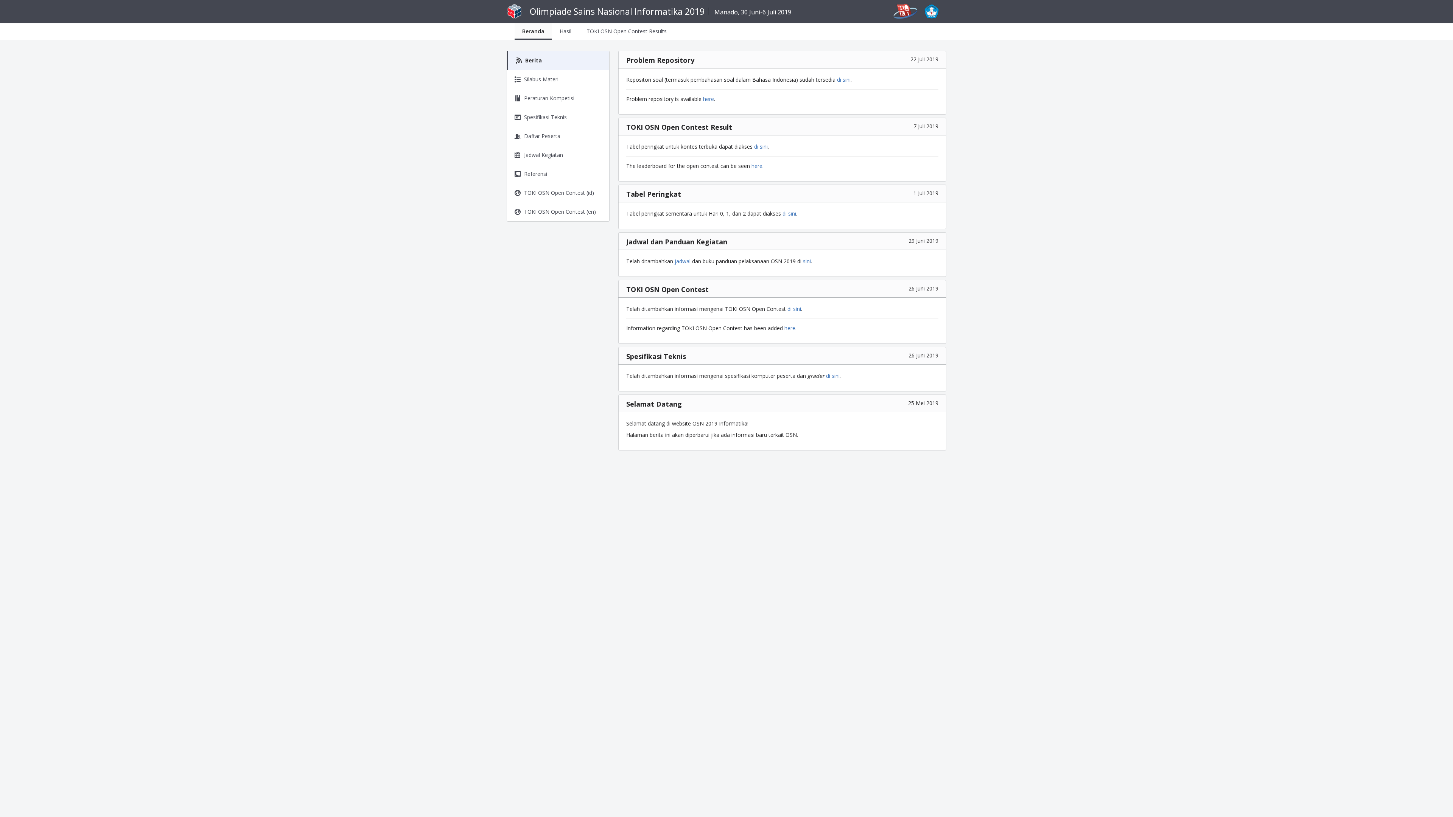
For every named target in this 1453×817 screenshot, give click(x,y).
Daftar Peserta (542, 136)
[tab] (533, 31)
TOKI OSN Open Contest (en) (560, 211)
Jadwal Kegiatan (543, 154)
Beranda (533, 31)
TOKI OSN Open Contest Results (626, 31)
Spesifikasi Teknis (545, 117)
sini (807, 261)
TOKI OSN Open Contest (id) (559, 192)
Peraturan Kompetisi (549, 98)
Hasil (565, 31)
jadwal (683, 261)
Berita (533, 60)
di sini (844, 79)
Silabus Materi (541, 79)
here (708, 99)
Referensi (535, 173)
